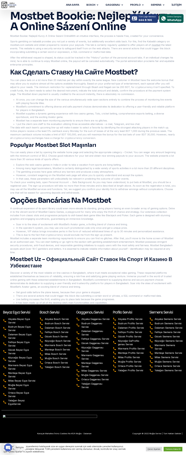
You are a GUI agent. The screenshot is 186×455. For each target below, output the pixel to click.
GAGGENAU (112, 4)
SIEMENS (156, 4)
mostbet (156, 44)
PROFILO (135, 4)
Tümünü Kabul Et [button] (173, 449)
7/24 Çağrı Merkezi (147, 16)
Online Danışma (174, 16)
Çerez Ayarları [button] (154, 449)
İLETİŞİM (177, 4)
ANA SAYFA (72, 4)
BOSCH (90, 4)
